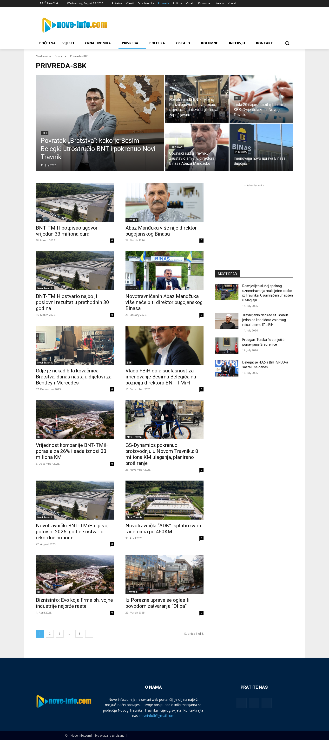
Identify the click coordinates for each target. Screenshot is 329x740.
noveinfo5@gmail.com (156, 715)
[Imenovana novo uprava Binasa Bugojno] (261, 147)
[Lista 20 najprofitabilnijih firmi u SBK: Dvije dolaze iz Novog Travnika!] (261, 99)
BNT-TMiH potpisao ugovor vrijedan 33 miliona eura (67, 231)
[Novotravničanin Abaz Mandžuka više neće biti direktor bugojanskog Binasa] (164, 270)
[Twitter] (277, 3)
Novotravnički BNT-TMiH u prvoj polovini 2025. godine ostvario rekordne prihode (72, 532)
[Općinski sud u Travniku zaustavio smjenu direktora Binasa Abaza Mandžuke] (197, 147)
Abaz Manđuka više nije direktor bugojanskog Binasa (161, 231)
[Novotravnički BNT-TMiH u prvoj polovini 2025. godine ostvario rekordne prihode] (75, 500)
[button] (287, 43)
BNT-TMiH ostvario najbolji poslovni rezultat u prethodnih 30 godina (72, 302)
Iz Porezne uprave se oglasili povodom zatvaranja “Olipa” (157, 603)
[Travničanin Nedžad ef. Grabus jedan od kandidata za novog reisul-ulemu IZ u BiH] (226, 321)
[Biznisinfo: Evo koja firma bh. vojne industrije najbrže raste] (75, 574)
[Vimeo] (283, 3)
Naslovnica (43, 56)
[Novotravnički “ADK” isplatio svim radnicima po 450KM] (164, 500)
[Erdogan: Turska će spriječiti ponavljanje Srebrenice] (226, 345)
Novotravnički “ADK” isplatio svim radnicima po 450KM (163, 529)
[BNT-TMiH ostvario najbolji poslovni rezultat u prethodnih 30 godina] (75, 270)
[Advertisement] (254, 218)
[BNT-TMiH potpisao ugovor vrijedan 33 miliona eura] (75, 202)
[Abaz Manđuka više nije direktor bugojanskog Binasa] (164, 202)
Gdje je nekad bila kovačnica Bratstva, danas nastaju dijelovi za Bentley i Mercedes (74, 377)
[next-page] (89, 634)
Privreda (60, 56)
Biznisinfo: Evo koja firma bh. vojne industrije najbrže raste (74, 603)
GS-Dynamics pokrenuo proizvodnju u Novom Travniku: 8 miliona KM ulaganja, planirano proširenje (161, 454)
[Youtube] (290, 3)
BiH (44, 133)
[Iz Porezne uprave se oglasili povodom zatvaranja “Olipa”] (164, 574)
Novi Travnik (45, 288)
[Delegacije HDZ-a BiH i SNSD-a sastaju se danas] (226, 368)
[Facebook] (263, 3)
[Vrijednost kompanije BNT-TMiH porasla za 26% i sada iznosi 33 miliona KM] (75, 419)
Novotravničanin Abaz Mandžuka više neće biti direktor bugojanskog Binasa (164, 302)
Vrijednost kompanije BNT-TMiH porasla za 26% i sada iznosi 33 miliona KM (72, 451)
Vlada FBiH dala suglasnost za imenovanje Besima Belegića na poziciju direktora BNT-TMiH (160, 377)
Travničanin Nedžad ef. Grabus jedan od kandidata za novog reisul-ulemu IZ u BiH (265, 319)
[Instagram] (270, 3)
